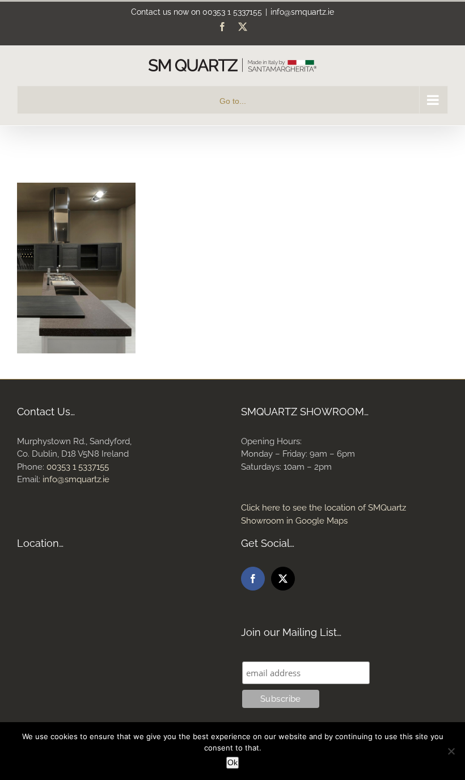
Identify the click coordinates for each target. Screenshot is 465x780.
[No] (450, 751)
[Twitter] (283, 579)
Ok (232, 762)
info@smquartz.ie (302, 11)
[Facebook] (253, 579)
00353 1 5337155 (232, 11)
